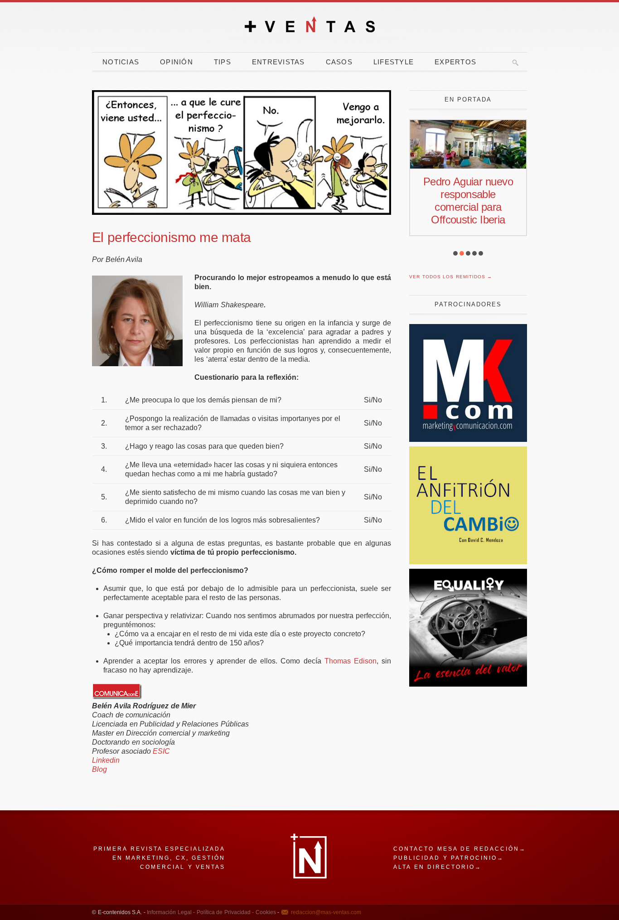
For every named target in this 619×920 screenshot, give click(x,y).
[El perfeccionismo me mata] (241, 152)
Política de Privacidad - (224, 912)
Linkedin (106, 760)
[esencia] (468, 684)
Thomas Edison (350, 661)
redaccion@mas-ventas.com (326, 912)
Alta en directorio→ (437, 867)
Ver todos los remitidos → (450, 276)
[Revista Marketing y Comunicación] (468, 439)
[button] (455, 253)
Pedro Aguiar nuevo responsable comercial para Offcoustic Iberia (468, 200)
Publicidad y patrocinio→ (448, 858)
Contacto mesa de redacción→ (459, 849)
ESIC (161, 751)
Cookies (265, 912)
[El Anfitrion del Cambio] (468, 562)
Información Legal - (171, 912)
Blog (99, 769)
